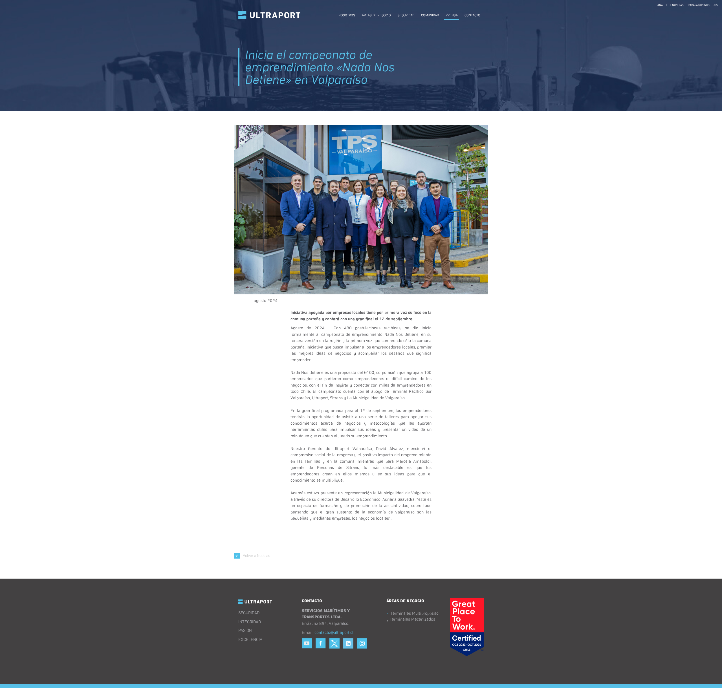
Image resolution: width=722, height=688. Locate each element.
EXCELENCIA (250, 639)
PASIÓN (245, 630)
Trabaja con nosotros (702, 4)
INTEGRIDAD (249, 621)
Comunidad (430, 15)
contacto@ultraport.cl (333, 632)
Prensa (452, 15)
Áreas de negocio (376, 15)
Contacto (472, 15)
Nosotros (346, 15)
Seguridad (406, 15)
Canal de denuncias (670, 4)
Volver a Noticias (256, 555)
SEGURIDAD (248, 612)
